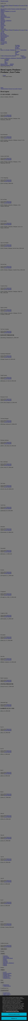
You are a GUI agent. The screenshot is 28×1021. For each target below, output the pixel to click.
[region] (14, 1008)
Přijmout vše (14, 1018)
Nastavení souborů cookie (14, 1014)
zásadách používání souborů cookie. (12, 1011)
